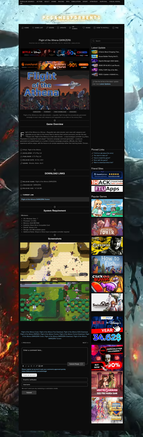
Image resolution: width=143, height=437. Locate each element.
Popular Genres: (27, 1)
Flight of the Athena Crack (30, 332)
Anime (53, 1)
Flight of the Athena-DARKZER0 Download (59, 336)
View (107, 207)
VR (21, 3)
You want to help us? (101, 155)
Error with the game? (101, 160)
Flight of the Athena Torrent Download (72, 334)
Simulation (76, 1)
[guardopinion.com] (107, 175)
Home (26, 27)
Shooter (67, 43)
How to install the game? (102, 158)
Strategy (94, 1)
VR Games (74, 27)
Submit (29, 392)
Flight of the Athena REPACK (30, 334)
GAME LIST (39, 27)
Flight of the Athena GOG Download (76, 332)
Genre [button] (51, 27)
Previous (26, 342)
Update (63, 27)
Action (39, 1)
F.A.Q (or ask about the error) (103, 153)
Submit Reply (74, 364)
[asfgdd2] (107, 384)
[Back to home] (71, 14)
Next (85, 342)
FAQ (116, 27)
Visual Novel (114, 1)
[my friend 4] (107, 189)
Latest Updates (105, 84)
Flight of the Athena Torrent (49, 334)
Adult (46, 1)
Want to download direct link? (103, 162)
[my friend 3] (107, 182)
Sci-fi (60, 43)
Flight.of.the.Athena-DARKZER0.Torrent (35, 199)
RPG (68, 1)
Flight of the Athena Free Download (51, 332)
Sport (85, 1)
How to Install (103, 27)
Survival (103, 1)
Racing (61, 1)
